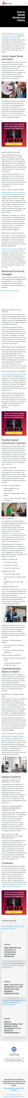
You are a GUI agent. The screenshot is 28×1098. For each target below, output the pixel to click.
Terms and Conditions (15, 1096)
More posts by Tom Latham (14, 1060)
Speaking (7, 944)
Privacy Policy (7, 1096)
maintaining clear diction (9, 38)
